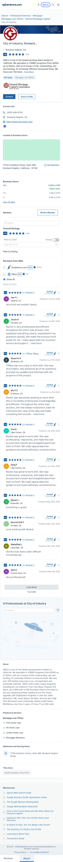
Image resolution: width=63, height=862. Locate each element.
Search (4, 15)
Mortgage (37, 15)
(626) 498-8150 (15, 112)
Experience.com (26, 846)
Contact (9, 96)
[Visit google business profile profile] (4, 126)
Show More (29, 72)
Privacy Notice (20, 852)
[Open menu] (58, 4)
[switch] (56, 240)
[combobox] (31, 223)
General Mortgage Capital (37, 19)
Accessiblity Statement (39, 852)
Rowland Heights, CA (17, 117)
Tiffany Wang (32, 353)
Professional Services (20, 15)
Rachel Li (30, 292)
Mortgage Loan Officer (12, 19)
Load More (31, 587)
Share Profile (27, 96)
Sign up (46, 5)
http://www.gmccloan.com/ (19, 121)
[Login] (38, 5)
